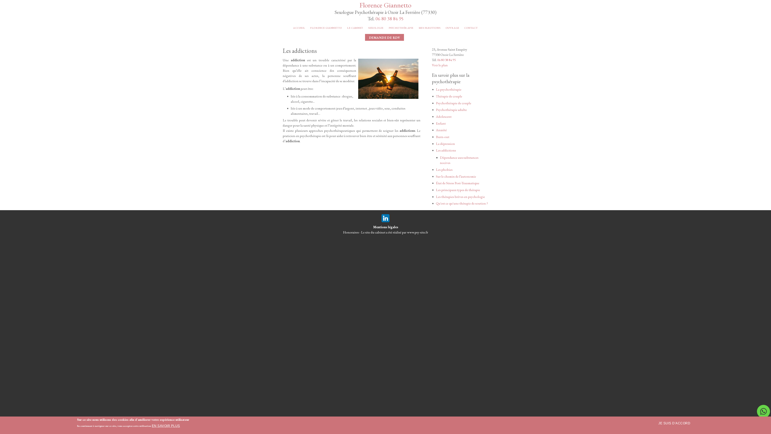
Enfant (441, 123)
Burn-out (442, 137)
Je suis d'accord (674, 423)
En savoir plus (166, 426)
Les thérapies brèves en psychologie (460, 196)
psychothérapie (401, 28)
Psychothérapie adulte (451, 109)
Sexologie (375, 28)
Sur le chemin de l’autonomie (456, 176)
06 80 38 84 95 (389, 18)
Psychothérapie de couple (453, 103)
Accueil (299, 28)
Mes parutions (430, 28)
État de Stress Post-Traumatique (457, 183)
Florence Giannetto (385, 4)
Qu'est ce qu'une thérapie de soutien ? (462, 203)
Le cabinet (355, 28)
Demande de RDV (384, 38)
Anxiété (441, 130)
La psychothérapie (448, 89)
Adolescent (444, 116)
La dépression (445, 143)
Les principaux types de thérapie (458, 190)
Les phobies (444, 169)
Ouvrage (452, 28)
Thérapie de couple (449, 96)
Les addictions (446, 150)
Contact (471, 28)
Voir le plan (440, 65)
